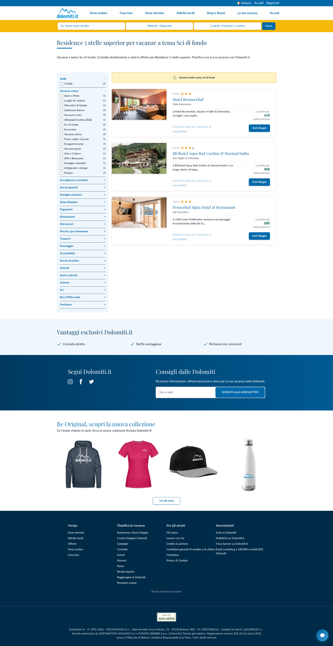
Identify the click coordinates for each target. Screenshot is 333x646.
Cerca (268, 26)
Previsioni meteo (127, 583)
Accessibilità (83, 253)
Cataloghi (122, 544)
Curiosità (122, 549)
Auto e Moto (71, 96)
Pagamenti (83, 209)
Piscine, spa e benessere (83, 231)
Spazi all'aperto (83, 202)
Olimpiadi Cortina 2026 (78, 120)
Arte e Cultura (72, 153)
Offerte (72, 544)
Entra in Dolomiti (226, 532)
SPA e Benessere (74, 158)
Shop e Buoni (216, 13)
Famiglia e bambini (75, 163)
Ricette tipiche (125, 571)
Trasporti (83, 238)
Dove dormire (154, 13)
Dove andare (98, 13)
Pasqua (68, 173)
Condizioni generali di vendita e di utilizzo (190, 549)
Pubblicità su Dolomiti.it (230, 538)
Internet (83, 282)
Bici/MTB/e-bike (83, 297)
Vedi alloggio (259, 128)
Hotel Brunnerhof (188, 99)
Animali (83, 268)
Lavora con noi (175, 538)
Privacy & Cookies (177, 560)
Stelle (83, 79)
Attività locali (185, 13)
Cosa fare (126, 13)
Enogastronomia (73, 144)
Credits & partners (177, 544)
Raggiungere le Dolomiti (131, 577)
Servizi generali (83, 187)
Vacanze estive (73, 134)
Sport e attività (83, 275)
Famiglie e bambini (83, 195)
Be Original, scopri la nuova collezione (106, 424)
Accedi (258, 3)
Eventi (121, 555)
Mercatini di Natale (75, 105)
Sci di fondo (71, 124)
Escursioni (70, 129)
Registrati (273, 3)
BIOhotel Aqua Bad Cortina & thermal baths (211, 153)
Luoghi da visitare (74, 100)
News (120, 566)
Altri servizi (83, 224)
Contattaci (172, 555)
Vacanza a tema (83, 91)
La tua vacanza (247, 13)
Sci (83, 290)
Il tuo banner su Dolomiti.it (232, 544)
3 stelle (68, 83)
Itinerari (121, 560)
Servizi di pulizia (83, 260)
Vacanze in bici (73, 115)
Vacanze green (72, 149)
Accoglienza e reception (83, 180)
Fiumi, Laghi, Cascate (76, 139)
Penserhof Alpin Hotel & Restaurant (204, 207)
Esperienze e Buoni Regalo (132, 532)
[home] (69, 13)
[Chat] (322, 635)
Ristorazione (83, 217)
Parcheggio (83, 246)
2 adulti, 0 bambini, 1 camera (227, 26)
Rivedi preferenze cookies (166, 591)
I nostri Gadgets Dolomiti (132, 538)
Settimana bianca (74, 110)
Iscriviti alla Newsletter (240, 392)
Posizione (83, 304)
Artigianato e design (76, 168)
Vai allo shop (166, 500)
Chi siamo (172, 532)
